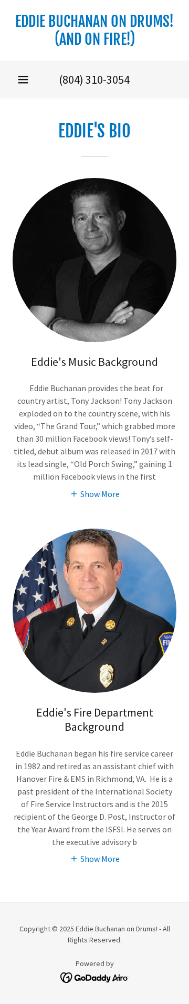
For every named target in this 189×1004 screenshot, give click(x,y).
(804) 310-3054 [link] (94, 79)
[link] (94, 30)
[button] (23, 79)
